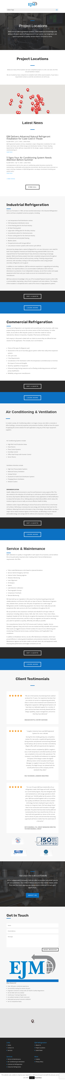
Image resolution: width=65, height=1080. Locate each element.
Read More (38, 1077)
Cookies (38, 1059)
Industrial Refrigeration (14, 1067)
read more (9, 152)
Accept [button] (32, 1077)
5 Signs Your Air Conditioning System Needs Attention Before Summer (29, 158)
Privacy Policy (39, 1061)
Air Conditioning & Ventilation (16, 1061)
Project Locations (40, 1048)
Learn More (32, 307)
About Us (32, 895)
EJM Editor (11, 141)
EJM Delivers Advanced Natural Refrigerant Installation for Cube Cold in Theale (28, 137)
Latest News (26, 141)
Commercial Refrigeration (15, 1064)
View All (32, 187)
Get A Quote (32, 296)
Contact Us (11, 1048)
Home (9, 1045)
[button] (28, 90)
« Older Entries (11, 178)
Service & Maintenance (14, 1059)
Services (10, 1050)
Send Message (50, 949)
